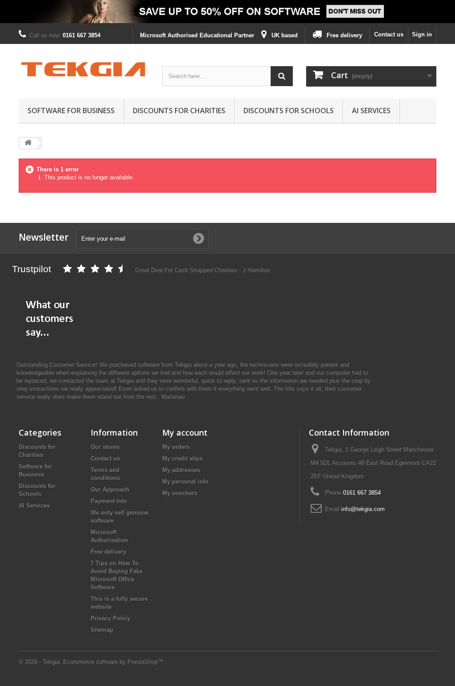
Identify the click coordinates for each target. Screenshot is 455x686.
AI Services (371, 110)
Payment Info (109, 501)
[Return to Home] (28, 143)
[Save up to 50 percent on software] (227, 11)
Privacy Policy (110, 618)
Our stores (105, 447)
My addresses (181, 470)
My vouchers (179, 493)
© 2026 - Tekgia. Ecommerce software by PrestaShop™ (91, 661)
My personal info (185, 481)
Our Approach (110, 489)
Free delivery (108, 551)
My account (185, 432)
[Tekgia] (84, 69)
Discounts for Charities (179, 110)
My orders (176, 447)
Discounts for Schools (288, 110)
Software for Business (71, 110)
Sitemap (102, 630)
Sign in (422, 34)
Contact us (388, 34)
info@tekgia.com (363, 509)
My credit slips (182, 458)
